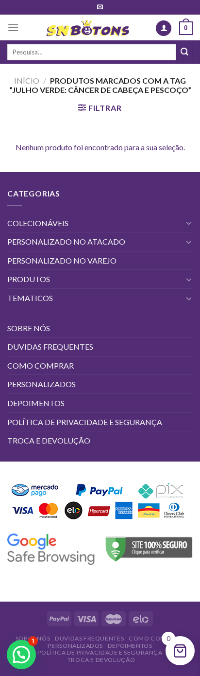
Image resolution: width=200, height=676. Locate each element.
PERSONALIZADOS (41, 384)
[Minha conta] (163, 28)
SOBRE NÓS (28, 328)
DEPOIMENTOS (36, 403)
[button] (21, 654)
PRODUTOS (28, 279)
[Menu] (13, 27)
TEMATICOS (30, 297)
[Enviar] (184, 52)
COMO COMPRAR (40, 365)
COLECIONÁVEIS (37, 223)
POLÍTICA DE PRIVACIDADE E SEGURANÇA (84, 422)
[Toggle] (189, 223)
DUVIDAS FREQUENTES (50, 346)
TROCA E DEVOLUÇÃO (48, 440)
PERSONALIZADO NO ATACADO (66, 241)
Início (26, 80)
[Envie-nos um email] (100, 7)
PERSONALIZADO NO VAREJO (62, 260)
